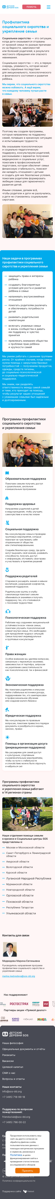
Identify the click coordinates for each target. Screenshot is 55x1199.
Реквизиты (8, 1055)
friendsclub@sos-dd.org (16, 1116)
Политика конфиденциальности (18, 1180)
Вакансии (8, 1060)
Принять (27, 1170)
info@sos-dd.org (12, 1091)
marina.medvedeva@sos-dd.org (18, 976)
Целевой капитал (12, 1066)
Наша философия (12, 1043)
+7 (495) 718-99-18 (13, 1096)
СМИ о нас (8, 1072)
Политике (16, 1154)
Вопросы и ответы (13, 1078)
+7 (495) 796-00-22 (14, 1122)
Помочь (31, 7)
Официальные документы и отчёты (23, 1049)
